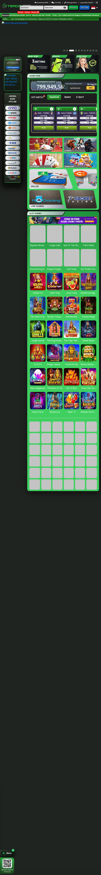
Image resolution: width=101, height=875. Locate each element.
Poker (48, 15)
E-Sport (22, 15)
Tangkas (70, 15)
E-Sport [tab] (80, 97)
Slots (28, 15)
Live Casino (62, 15)
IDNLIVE (35, 15)
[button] (7, 853)
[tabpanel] (65, 118)
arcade (41, 15)
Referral (88, 15)
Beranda (5, 15)
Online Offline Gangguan (12, 178)
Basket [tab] (67, 97)
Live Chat (57, 3)
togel (54, 15)
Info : (5, 19)
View (88, 84)
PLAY (44, 128)
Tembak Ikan (79, 15)
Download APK (43, 3)
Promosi (95, 15)
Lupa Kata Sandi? (87, 3)
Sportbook (14, 15)
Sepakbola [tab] (54, 97)
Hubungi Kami (71, 3)
